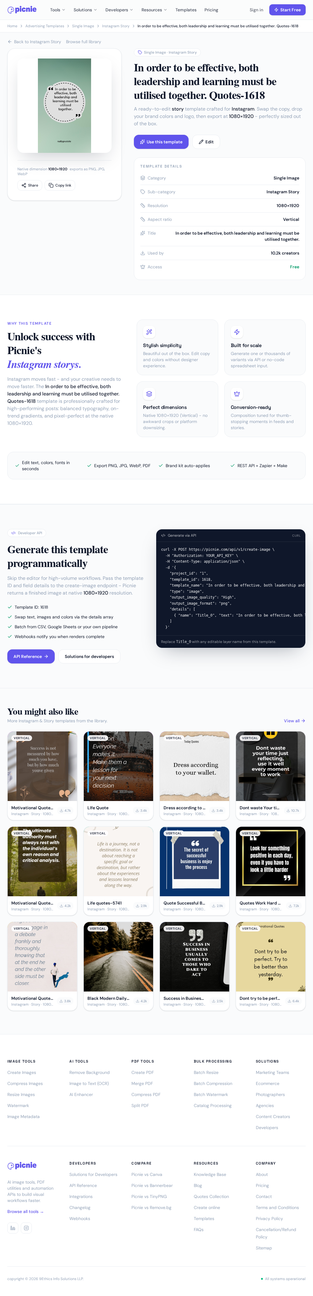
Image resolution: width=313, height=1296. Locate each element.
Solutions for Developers (93, 1174)
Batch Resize (206, 1072)
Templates (186, 10)
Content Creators (273, 1116)
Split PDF (140, 1105)
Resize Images (21, 1094)
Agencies (265, 1105)
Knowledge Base (210, 1174)
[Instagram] (26, 1228)
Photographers (270, 1094)
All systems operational (285, 1278)
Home (12, 26)
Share (33, 185)
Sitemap (264, 1248)
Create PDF (142, 1072)
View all (292, 721)
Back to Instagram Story (37, 41)
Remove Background (89, 1072)
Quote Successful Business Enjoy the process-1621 (185, 903)
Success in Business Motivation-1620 (185, 998)
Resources (152, 10)
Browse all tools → (25, 1211)
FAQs (199, 1229)
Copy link (63, 185)
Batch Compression (213, 1083)
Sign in (256, 10)
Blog (198, 1185)
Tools (55, 10)
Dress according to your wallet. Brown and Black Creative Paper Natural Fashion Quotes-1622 (184, 807)
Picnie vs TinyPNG (149, 1196)
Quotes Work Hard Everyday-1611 (261, 903)
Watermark (18, 1105)
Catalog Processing (213, 1105)
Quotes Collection (211, 1196)
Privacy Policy (269, 1218)
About (262, 1174)
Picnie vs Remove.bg (151, 1207)
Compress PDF (145, 1094)
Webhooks (79, 1218)
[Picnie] (22, 10)
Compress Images (25, 1083)
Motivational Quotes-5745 (32, 807)
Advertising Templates (44, 26)
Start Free (290, 10)
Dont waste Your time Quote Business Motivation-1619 (260, 807)
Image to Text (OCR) (89, 1083)
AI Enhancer (81, 1094)
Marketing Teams (272, 1072)
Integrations (81, 1196)
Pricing (211, 10)
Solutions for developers (89, 656)
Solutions (83, 10)
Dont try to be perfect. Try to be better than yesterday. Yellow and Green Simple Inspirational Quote (261, 998)
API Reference (27, 656)
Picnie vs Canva (146, 1174)
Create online (207, 1207)
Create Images (21, 1072)
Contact (264, 1196)
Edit (209, 142)
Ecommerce (267, 1083)
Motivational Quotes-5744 (32, 903)
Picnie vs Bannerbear (152, 1185)
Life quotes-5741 (104, 903)
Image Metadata (23, 1116)
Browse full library (83, 41)
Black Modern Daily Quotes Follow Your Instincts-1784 (108, 998)
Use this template (164, 142)
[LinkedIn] (12, 1228)
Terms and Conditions (277, 1207)
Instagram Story (116, 26)
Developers (116, 10)
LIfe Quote (98, 807)
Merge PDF (142, 1083)
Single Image (83, 26)
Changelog (79, 1207)
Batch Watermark (211, 1094)
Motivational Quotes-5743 (32, 998)
